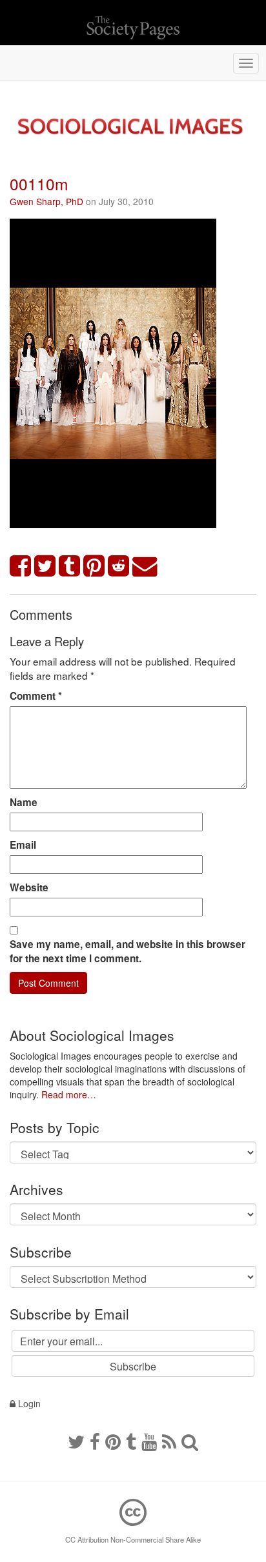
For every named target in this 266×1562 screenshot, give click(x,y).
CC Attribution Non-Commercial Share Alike (133, 1539)
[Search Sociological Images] (189, 1441)
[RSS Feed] (169, 1441)
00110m (39, 183)
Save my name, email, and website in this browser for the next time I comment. (127, 951)
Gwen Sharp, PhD (46, 201)
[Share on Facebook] (21, 566)
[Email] (145, 566)
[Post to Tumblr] (70, 566)
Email (23, 845)
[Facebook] (95, 1441)
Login (28, 1403)
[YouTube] (149, 1441)
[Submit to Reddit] (119, 566)
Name (23, 802)
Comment (36, 696)
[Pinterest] (113, 1441)
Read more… (68, 1094)
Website (29, 887)
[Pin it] (94, 566)
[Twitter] (76, 1441)
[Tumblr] (131, 1441)
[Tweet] (45, 566)
